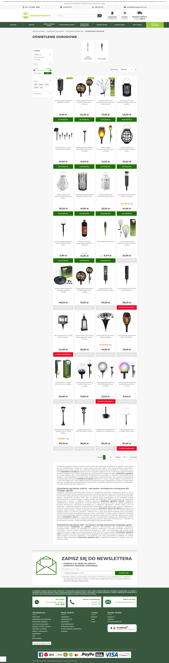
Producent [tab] (38, 93)
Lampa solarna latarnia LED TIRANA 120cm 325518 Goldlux (63, 431)
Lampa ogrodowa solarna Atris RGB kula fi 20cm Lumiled (84, 149)
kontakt (137, 7)
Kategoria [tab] (37, 54)
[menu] (84, 25)
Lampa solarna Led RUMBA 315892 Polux (126, 430)
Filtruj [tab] (37, 51)
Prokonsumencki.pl (115, 621)
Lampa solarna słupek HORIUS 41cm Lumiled (63, 383)
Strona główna (38, 31)
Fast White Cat (73, 661)
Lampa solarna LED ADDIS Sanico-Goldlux (127, 289)
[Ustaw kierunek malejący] (136, 69)
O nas (93, 621)
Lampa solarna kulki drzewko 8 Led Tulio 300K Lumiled (127, 243)
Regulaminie (83, 581)
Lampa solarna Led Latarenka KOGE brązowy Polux (127, 149)
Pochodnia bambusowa (105, 241)
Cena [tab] (36, 64)
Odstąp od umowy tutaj (41, 643)
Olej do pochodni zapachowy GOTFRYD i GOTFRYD (84, 243)
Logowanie (65, 617)
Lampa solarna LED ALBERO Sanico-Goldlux (105, 289)
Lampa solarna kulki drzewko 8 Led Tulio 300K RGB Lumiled (105, 102)
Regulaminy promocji (40, 621)
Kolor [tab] (36, 81)
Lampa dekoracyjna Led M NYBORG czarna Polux (84, 195)
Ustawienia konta (67, 626)
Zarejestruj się (66, 619)
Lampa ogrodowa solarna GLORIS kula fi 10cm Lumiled (84, 384)
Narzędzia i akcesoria (55, 31)
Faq (33, 636)
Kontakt (94, 617)
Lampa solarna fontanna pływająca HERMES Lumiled (63, 290)
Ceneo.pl (111, 619)
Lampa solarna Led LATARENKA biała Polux (105, 195)
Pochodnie (37, 60)
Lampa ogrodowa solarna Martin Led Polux (127, 195)
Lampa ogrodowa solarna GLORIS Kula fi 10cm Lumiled (84, 290)
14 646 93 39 (67, 7)
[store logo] (36, 15)
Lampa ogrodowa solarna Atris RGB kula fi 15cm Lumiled (105, 384)
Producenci (36, 633)
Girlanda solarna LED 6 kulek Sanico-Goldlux (63, 148)
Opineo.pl (111, 617)
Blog (93, 619)
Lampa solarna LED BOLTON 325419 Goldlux (84, 430)
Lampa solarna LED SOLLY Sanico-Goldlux (105, 336)
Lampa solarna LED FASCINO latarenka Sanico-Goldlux (126, 102)
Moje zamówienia (67, 624)
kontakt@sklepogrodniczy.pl (125, 602)
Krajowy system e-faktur (41, 626)
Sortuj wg (113, 69)
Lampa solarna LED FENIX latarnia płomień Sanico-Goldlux (84, 337)
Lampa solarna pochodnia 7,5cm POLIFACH (127, 336)
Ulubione (64, 631)
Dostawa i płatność (39, 629)
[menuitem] (14, 25)
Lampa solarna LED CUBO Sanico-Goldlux (63, 336)
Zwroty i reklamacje (39, 631)
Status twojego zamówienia (71, 629)
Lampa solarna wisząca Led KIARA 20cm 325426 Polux (105, 430)
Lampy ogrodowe (39, 57)
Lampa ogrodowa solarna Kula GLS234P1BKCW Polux (63, 243)
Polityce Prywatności (71, 581)
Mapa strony (36, 638)
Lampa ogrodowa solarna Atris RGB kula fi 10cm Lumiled (127, 384)
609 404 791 (99, 7)
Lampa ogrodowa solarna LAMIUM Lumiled (63, 101)
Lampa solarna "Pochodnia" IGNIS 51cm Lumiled (105, 149)
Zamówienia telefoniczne (41, 619)
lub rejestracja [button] (112, 18)
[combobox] (79, 15)
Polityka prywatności (40, 624)
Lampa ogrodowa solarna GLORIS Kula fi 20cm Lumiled (84, 102)
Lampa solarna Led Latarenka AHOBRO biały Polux (63, 196)
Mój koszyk (65, 621)
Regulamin (36, 617)
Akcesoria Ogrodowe (74, 31)
